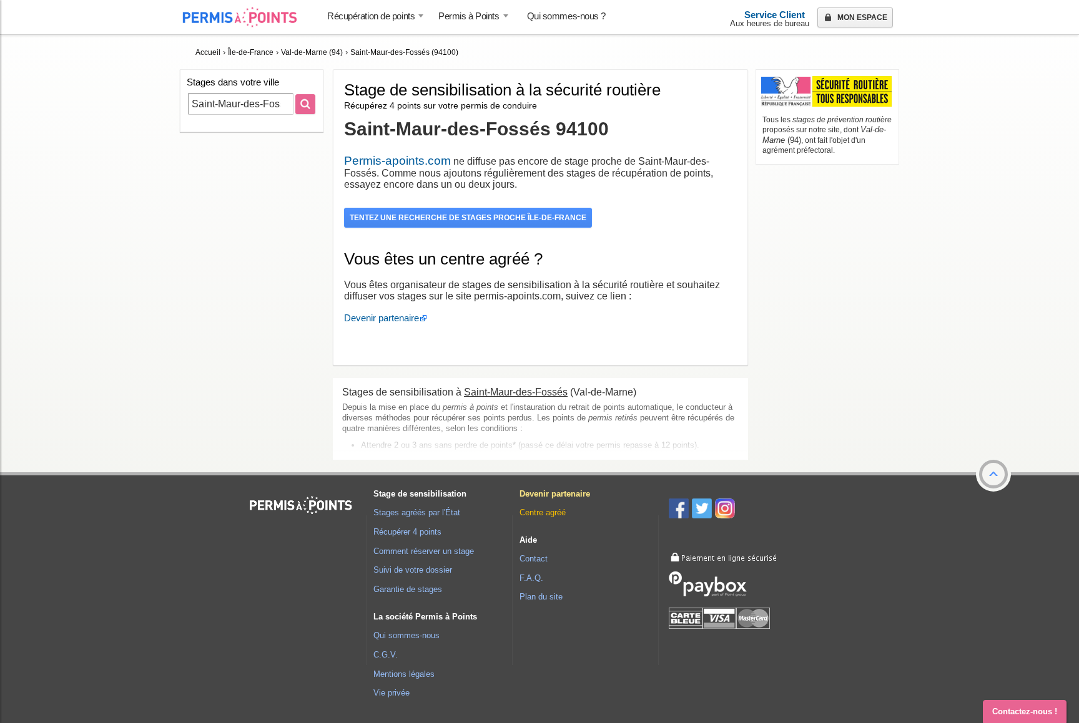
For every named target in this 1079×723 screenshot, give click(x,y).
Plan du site (541, 596)
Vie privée (391, 692)
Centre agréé (543, 512)
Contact (534, 558)
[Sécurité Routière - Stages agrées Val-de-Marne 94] (826, 92)
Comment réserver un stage (423, 551)
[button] (993, 474)
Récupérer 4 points (407, 531)
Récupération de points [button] (371, 16)
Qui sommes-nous (406, 635)
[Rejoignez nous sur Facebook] (680, 510)
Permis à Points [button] (468, 16)
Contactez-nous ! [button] (1024, 711)
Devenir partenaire (381, 318)
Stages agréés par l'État (416, 512)
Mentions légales (404, 674)
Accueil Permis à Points (246, 17)
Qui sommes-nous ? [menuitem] (566, 16)
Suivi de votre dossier (412, 570)
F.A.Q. (531, 578)
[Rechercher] (305, 104)
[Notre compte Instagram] (726, 510)
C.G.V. (385, 654)
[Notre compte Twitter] (703, 510)
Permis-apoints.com (397, 160)
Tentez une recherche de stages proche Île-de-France (468, 217)
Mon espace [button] (861, 17)
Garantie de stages (407, 589)
